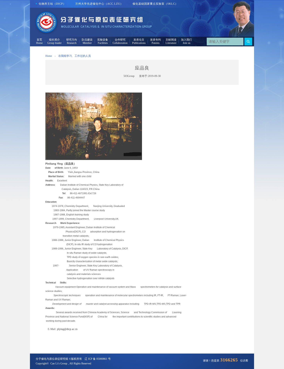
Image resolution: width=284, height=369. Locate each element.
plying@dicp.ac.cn (67, 329)
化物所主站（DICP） (52, 3)
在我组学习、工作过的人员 (74, 55)
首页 (39, 39)
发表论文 (138, 39)
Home (48, 55)
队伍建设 (87, 39)
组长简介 (54, 39)
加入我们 (186, 39)
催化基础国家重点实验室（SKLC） (155, 3)
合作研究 (120, 39)
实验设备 (102, 39)
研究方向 (71, 39)
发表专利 (155, 39)
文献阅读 (171, 39)
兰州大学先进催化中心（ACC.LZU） (99, 3)
